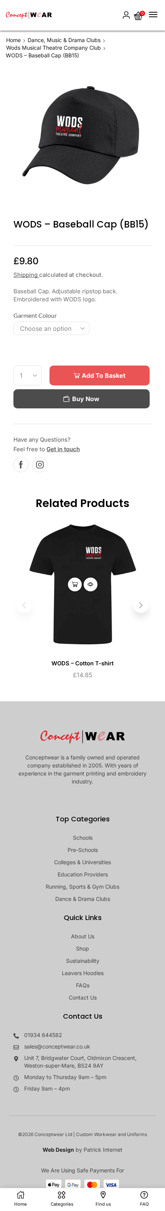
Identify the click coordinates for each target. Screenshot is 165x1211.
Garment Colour (35, 315)
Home (13, 40)
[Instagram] (40, 464)
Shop (82, 948)
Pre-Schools (83, 850)
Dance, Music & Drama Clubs (64, 40)
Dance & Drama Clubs (82, 899)
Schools (82, 837)
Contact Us (83, 997)
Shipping (26, 274)
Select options (75, 584)
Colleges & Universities (82, 862)
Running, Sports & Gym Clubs (82, 886)
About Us (82, 936)
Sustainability (82, 960)
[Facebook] (20, 464)
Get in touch (63, 449)
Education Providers (83, 874)
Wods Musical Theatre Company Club (53, 47)
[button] (126, 15)
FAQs (82, 985)
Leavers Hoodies (83, 973)
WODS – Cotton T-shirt (82, 663)
